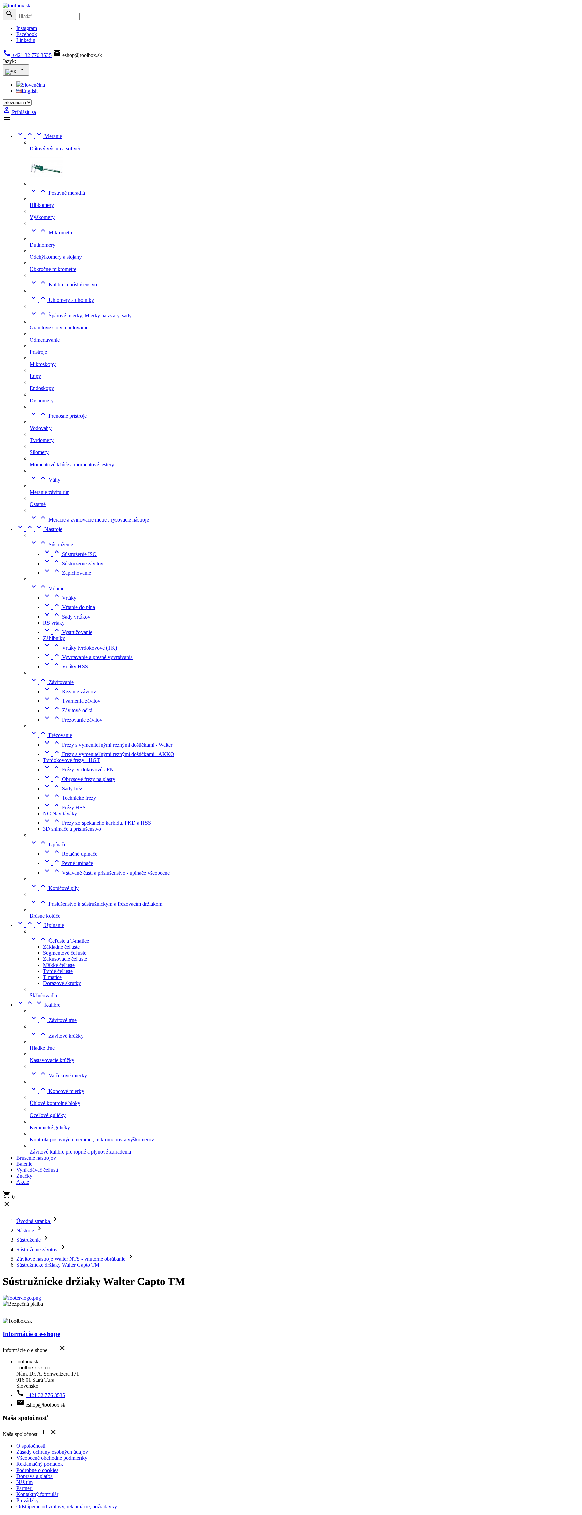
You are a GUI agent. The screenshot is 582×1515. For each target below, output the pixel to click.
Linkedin (25, 40)
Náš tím (24, 1482)
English (30, 91)
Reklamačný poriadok (39, 1464)
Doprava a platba (34, 1476)
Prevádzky (27, 1500)
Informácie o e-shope (31, 1333)
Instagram (26, 28)
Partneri (24, 1488)
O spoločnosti (30, 1446)
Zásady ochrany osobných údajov (52, 1452)
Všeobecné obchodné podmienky (51, 1458)
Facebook (26, 34)
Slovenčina (33, 85)
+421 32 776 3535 (27, 55)
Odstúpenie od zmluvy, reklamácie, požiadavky (66, 1506)
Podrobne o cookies (37, 1470)
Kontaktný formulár (37, 1494)
